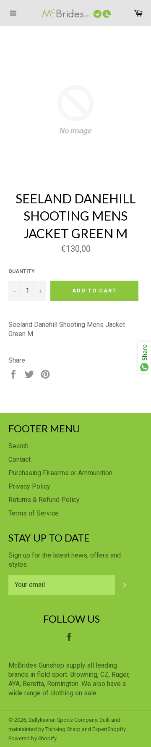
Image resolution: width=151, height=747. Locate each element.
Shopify (47, 738)
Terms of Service (33, 513)
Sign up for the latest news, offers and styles (64, 559)
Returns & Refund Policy (44, 500)
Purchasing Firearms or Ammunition (60, 473)
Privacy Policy (29, 486)
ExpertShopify (108, 729)
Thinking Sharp (63, 729)
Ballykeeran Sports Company (63, 720)
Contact (19, 459)
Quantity (21, 271)
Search (18, 446)
